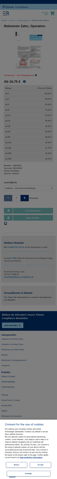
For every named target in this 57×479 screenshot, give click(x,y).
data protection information (31, 457)
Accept (40, 465)
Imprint (12, 477)
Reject (16, 465)
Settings (28, 473)
